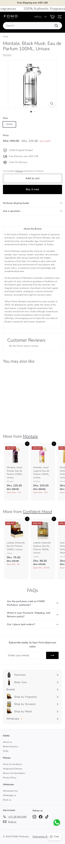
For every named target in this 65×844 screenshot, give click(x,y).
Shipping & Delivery (12, 768)
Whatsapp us (9, 795)
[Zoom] (52, 103)
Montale (7, 54)
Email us (7, 799)
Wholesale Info (10, 790)
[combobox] (32, 25)
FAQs (5, 751)
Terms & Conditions (12, 764)
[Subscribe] (52, 655)
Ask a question (11, 211)
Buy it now (32, 189)
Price (6, 135)
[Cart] (52, 17)
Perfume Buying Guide (16, 203)
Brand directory (10, 746)
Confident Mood (37, 511)
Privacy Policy (9, 777)
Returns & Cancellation (14, 773)
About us (7, 742)
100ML (9, 124)
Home (5, 36)
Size (5, 118)
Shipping (19, 171)
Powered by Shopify (43, 836)
